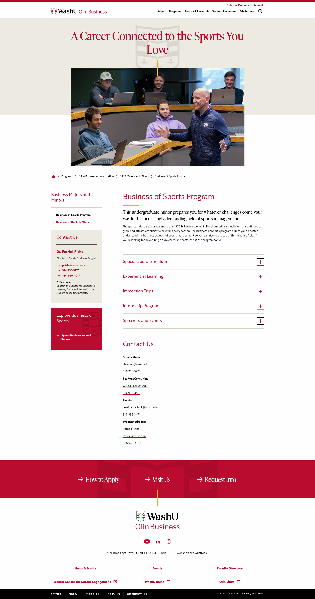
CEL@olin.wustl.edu (135, 386)
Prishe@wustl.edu (134, 436)
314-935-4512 (131, 393)
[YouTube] (147, 542)
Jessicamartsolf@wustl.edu (140, 407)
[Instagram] (169, 542)
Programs (67, 176)
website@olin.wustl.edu (192, 553)
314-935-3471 (131, 414)
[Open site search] (260, 11)
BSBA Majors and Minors (134, 176)
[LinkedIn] (158, 542)
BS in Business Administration (96, 176)
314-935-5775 (132, 371)
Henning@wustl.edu (135, 364)
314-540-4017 (132, 443)
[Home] (53, 176)
